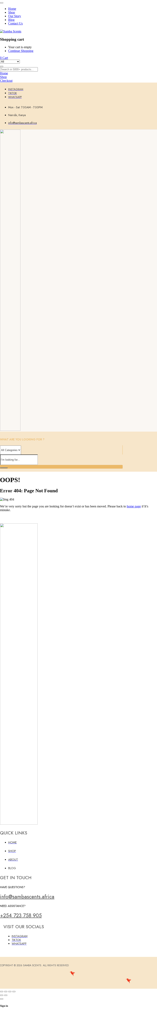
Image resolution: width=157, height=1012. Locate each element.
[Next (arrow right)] (5, 995)
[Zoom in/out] (1, 991)
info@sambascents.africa (27, 896)
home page (134, 506)
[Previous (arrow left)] (1, 995)
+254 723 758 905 (21, 915)
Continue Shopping (20, 51)
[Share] (9, 991)
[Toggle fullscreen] (5, 991)
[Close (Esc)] (14, 991)
